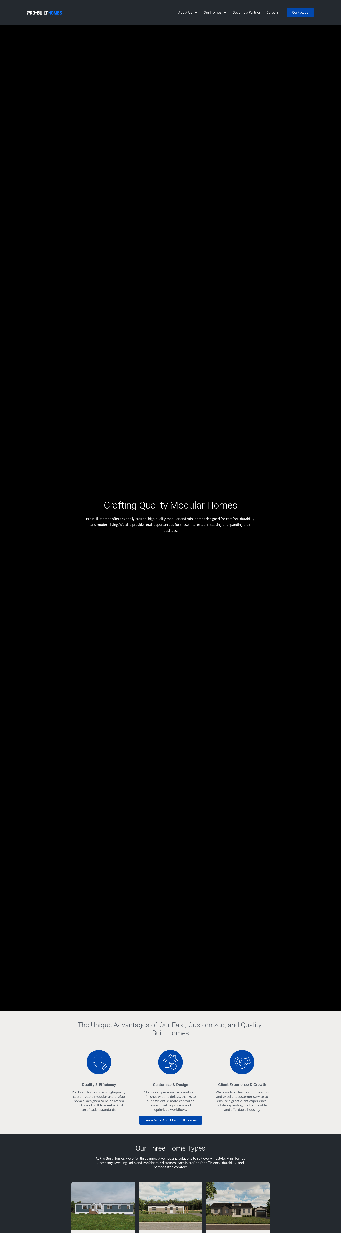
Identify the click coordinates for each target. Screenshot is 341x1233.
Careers (272, 12)
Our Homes (212, 12)
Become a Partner (246, 12)
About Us (185, 12)
